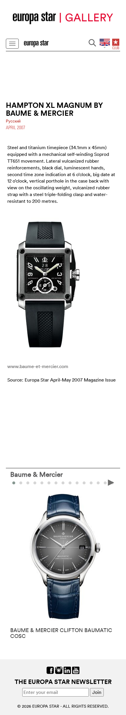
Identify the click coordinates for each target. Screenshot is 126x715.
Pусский (13, 121)
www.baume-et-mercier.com (37, 366)
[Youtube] (75, 670)
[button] (20, 483)
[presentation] (15, 482)
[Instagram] (58, 670)
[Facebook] (50, 670)
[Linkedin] (67, 670)
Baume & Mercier (36, 474)
